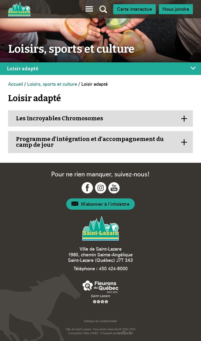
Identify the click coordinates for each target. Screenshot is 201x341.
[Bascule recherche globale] (103, 9)
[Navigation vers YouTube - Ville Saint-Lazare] (114, 187)
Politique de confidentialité (100, 321)
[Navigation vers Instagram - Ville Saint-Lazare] (100, 187)
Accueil (15, 83)
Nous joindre (176, 9)
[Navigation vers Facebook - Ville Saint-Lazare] (87, 187)
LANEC (94, 333)
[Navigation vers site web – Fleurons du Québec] (100, 291)
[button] (89, 8)
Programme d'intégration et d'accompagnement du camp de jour (90, 142)
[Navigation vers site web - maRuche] (125, 333)
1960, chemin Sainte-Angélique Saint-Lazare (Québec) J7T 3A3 (100, 257)
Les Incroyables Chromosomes (59, 118)
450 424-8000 (113, 268)
